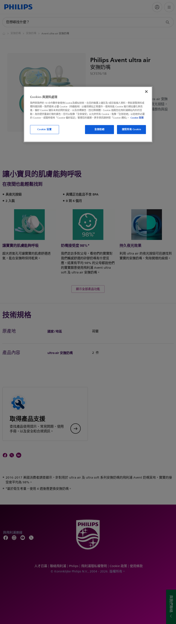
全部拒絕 (99, 129)
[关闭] (146, 91)
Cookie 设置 (44, 129)
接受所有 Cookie (131, 129)
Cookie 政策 (137, 118)
